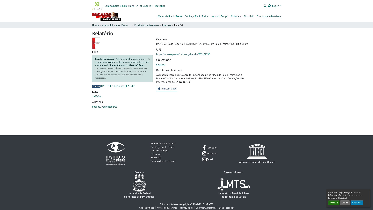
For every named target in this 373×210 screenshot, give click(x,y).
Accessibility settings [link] (167, 207)
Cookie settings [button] (146, 207)
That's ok (334, 202)
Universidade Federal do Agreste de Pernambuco (139, 195)
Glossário (249, 16)
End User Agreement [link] (206, 207)
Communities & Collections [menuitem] (119, 5)
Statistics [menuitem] (160, 5)
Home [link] (95, 25)
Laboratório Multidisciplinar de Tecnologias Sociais (233, 195)
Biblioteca (236, 16)
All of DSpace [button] (144, 5)
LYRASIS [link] (209, 204)
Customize (356, 202)
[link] (122, 86)
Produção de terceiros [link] (146, 25)
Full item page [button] (168, 88)
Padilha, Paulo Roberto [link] (104, 106)
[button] (97, 5)
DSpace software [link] (169, 204)
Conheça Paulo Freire (196, 16)
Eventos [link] (166, 25)
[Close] (149, 59)
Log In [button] (276, 5)
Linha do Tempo (219, 16)
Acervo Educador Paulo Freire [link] (116, 25)
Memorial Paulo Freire (170, 16)
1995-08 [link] (96, 96)
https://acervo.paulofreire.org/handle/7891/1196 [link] (183, 54)
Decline (345, 202)
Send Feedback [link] (226, 207)
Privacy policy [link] (186, 207)
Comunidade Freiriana (268, 16)
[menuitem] (145, 6)
